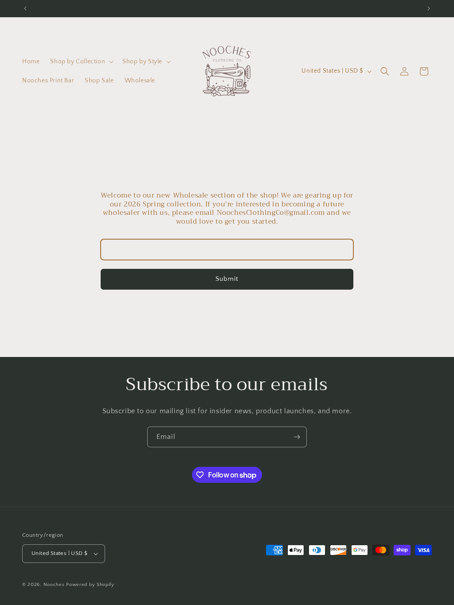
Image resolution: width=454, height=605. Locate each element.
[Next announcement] (428, 8)
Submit (227, 279)
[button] (81, 61)
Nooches (54, 584)
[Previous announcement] (25, 8)
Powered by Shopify (90, 584)
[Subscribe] (296, 437)
